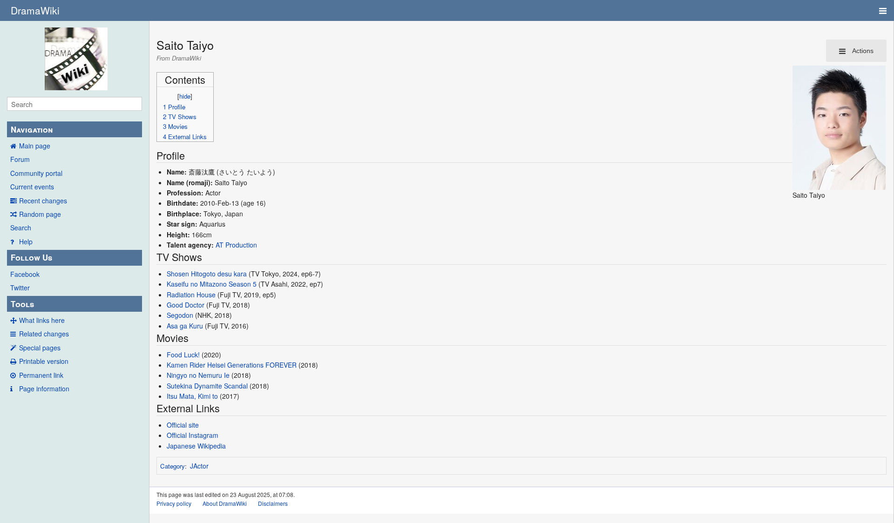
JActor (199, 465)
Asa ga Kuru (185, 325)
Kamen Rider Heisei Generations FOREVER (232, 364)
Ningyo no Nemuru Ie (198, 375)
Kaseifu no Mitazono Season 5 (212, 283)
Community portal (36, 173)
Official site (183, 424)
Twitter (20, 287)
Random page (40, 214)
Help (26, 241)
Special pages (40, 347)
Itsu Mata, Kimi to (192, 396)
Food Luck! (183, 354)
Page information (44, 388)
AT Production (236, 244)
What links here (42, 320)
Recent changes (43, 200)
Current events (32, 186)
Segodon (180, 315)
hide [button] (184, 96)
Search (20, 227)
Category (172, 466)
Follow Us (31, 257)
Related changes (44, 333)
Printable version (43, 361)
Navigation (32, 129)
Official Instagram (192, 435)
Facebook (25, 274)
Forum (20, 159)
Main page (34, 145)
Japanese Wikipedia (196, 445)
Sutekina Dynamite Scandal (207, 385)
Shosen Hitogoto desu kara (207, 273)
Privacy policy (173, 503)
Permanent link (41, 375)
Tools (22, 303)
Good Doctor (185, 304)
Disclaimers (273, 503)
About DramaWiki (225, 503)
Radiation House (191, 294)
